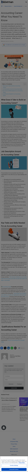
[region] (14, 464)
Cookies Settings (14, 465)
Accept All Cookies (14, 469)
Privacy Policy (22, 462)
